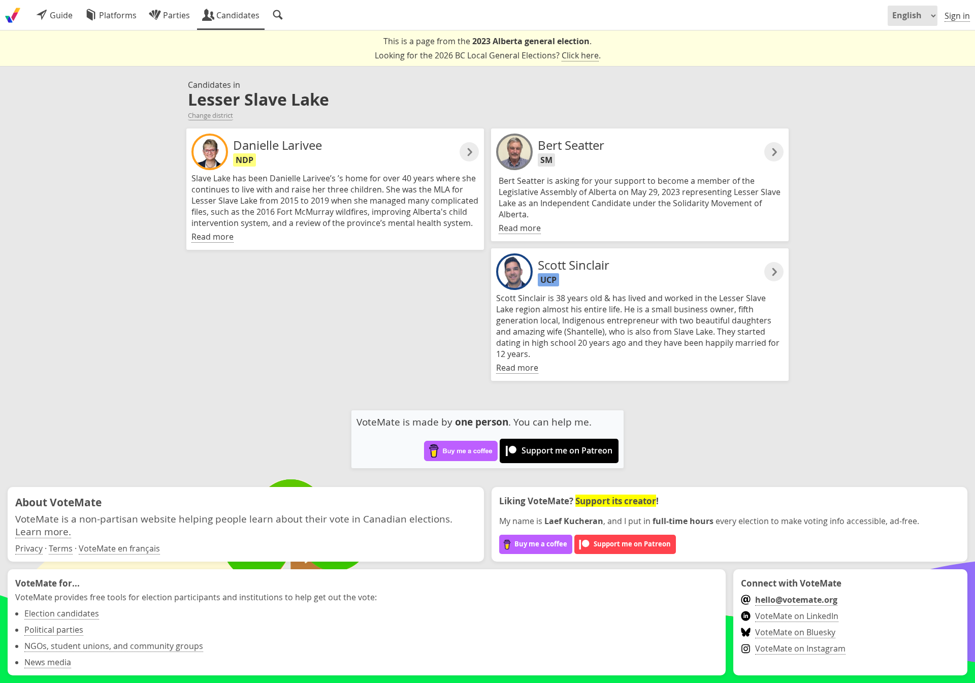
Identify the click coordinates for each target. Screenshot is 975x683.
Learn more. (43, 531)
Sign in (957, 15)
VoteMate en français (119, 548)
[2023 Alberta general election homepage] (13, 15)
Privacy (29, 548)
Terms (61, 548)
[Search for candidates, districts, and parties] (278, 15)
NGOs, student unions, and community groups (113, 646)
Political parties (53, 629)
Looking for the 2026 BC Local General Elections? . (488, 55)
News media (47, 662)
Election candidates (61, 613)
